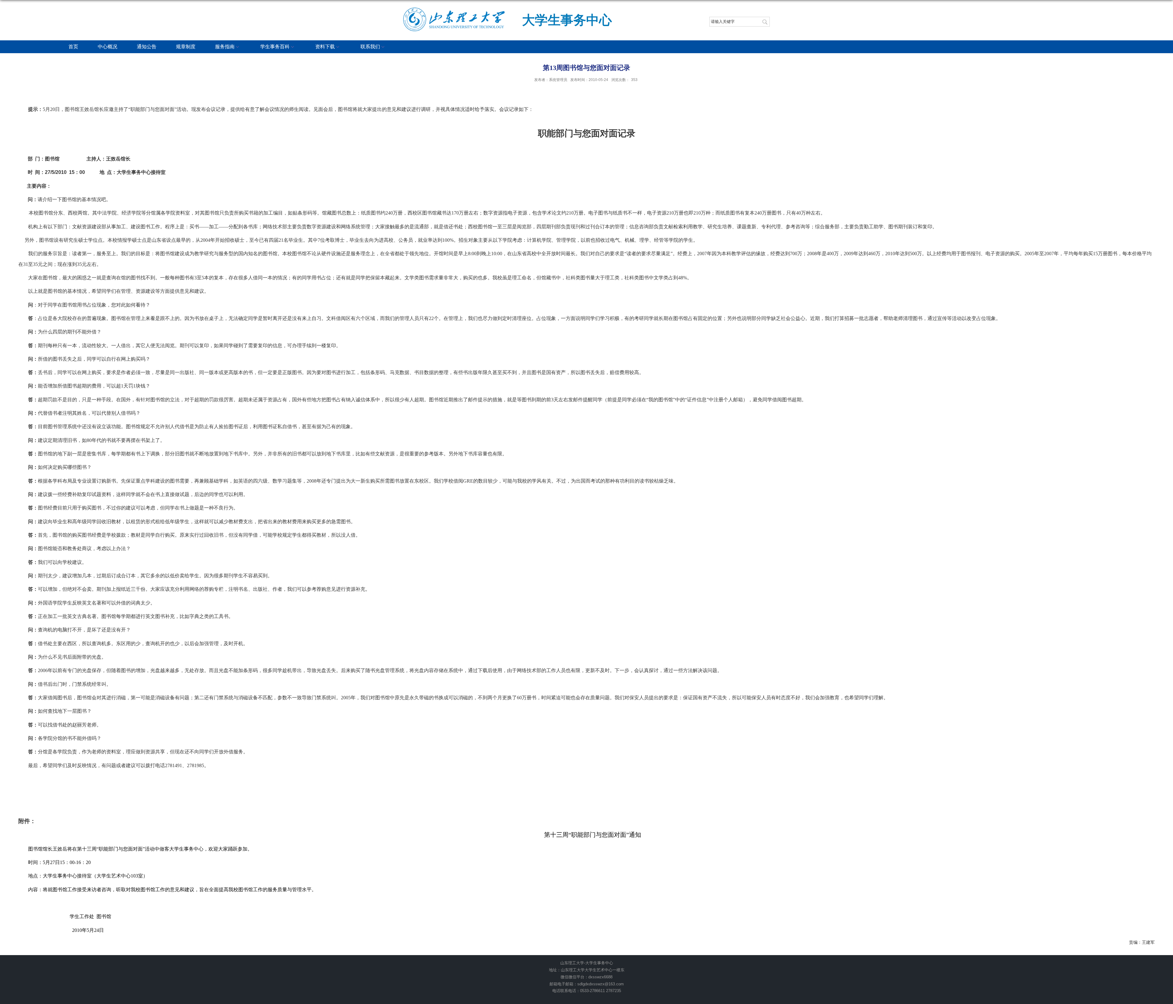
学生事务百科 (275, 46)
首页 (73, 46)
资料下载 (325, 46)
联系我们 (370, 46)
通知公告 (146, 46)
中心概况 (107, 46)
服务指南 (225, 46)
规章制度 (186, 46)
